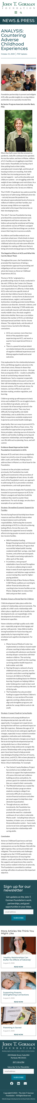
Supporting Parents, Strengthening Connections (16, 993)
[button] (21, 12)
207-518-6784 (18, 1062)
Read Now (18, 967)
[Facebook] (12, 1083)
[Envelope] (25, 1083)
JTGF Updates (21, 54)
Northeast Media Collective (28, 1099)
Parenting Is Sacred (12, 1027)
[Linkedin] (18, 1083)
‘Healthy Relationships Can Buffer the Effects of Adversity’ (17, 958)
